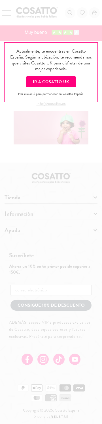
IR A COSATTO (51, 82)
